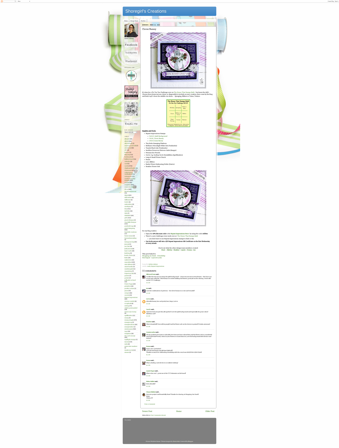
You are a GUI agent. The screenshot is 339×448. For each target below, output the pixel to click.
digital (126, 195)
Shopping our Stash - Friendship (153, 256)
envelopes (127, 206)
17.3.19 (148, 400)
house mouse (128, 236)
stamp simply (128, 320)
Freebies (143, 21)
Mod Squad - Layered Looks (152, 258)
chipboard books (129, 168)
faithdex (127, 211)
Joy (194, 250)
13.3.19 (148, 282)
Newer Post (147, 411)
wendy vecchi (128, 350)
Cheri (163, 250)
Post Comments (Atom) (158, 415)
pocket (126, 278)
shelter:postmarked (130, 308)
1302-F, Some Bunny (156, 141)
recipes (126, 293)
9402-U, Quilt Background (158, 136)
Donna (189, 250)
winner (126, 352)
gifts (126, 218)
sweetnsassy (128, 329)
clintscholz (176, 441)
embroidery (128, 204)
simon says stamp (130, 312)
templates (127, 333)
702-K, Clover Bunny (156, 138)
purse (126, 290)
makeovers (128, 260)
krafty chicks (128, 255)
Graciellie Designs (130, 222)
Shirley (169, 250)
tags (125, 331)
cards (149, 266)
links (126, 257)
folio (125, 213)
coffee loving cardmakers (128, 173)
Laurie (183, 250)
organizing (128, 271)
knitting (127, 253)
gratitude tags (129, 226)
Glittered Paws (151, 274)
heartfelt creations (130, 232)
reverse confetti (129, 301)
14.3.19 (148, 355)
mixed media (128, 266)
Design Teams (134, 21)
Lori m (148, 299)
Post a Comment (149, 404)
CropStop (127, 185)
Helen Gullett (150, 381)
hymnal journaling (130, 238)
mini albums (128, 264)
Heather (176, 250)
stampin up (128, 322)
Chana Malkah (151, 392)
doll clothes (128, 197)
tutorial (126, 342)
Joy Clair (127, 246)
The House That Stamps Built (184, 92)
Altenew (127, 139)
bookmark (127, 157)
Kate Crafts (128, 251)
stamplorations (129, 324)
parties (126, 275)
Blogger (190, 441)
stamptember (128, 327)
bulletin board (128, 159)
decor (126, 189)
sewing (126, 306)
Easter (126, 202)
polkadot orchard (130, 280)
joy (147, 288)
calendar (127, 161)
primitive (127, 286)
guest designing (129, 228)
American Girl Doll (130, 145)
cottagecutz (128, 176)
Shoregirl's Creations (145, 11)
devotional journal (130, 191)
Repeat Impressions (157, 266)
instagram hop (129, 242)
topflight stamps (130, 339)
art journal (127, 148)
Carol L (148, 309)
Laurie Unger (150, 371)
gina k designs (129, 220)
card (125, 163)
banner (126, 152)
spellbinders (128, 315)
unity (126, 344)
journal (126, 244)
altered (126, 141)
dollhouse (127, 200)
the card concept (129, 336)
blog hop (127, 154)
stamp (126, 318)
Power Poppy (128, 284)
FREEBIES (127, 215)
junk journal (128, 248)
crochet (126, 182)
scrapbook (127, 303)
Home (126, 21)
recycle (126, 295)
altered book (128, 143)
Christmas (127, 170)
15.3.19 (148, 376)
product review (129, 288)
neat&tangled (128, 269)
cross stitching (129, 187)
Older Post (210, 411)
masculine (127, 262)
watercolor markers (130, 346)
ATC (125, 150)
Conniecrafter (150, 332)
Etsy (125, 209)
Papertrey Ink (128, 273)
